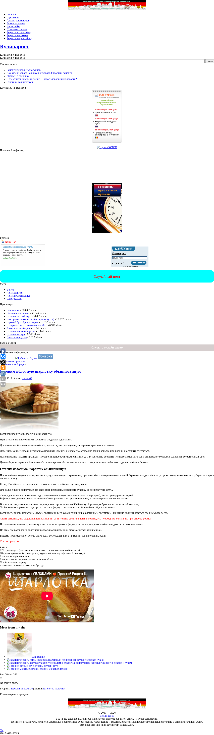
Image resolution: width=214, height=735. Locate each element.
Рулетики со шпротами (20, 82)
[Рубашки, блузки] (26, 358)
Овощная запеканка (18, 313)
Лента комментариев (18, 295)
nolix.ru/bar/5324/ (10, 258)
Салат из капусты (17, 337)
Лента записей (15, 292)
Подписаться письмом (129, 266)
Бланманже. (38, 656)
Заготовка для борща (18, 328)
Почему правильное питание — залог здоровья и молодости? (42, 79)
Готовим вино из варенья (21, 331)
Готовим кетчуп (16, 334)
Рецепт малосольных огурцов (24, 69)
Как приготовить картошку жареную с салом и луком (101, 662)
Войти (10, 289)
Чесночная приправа (14, 361)
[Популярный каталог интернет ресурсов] (45, 358)
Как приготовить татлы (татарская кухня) (30, 319)
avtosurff (27, 378)
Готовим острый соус (19, 316)
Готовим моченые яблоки (53, 668)
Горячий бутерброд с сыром (22, 322)
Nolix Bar (10, 241)
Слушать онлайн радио (107, 347)
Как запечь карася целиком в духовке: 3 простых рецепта (39, 73)
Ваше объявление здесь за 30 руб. (18, 247)
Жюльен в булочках (18, 76)
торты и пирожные (22, 688)
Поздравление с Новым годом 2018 (27, 325)
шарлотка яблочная (54, 688)
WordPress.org (14, 298)
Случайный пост (107, 276)
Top (2, 730)
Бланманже (13, 310)
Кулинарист (14, 46)
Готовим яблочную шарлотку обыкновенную (40, 371)
